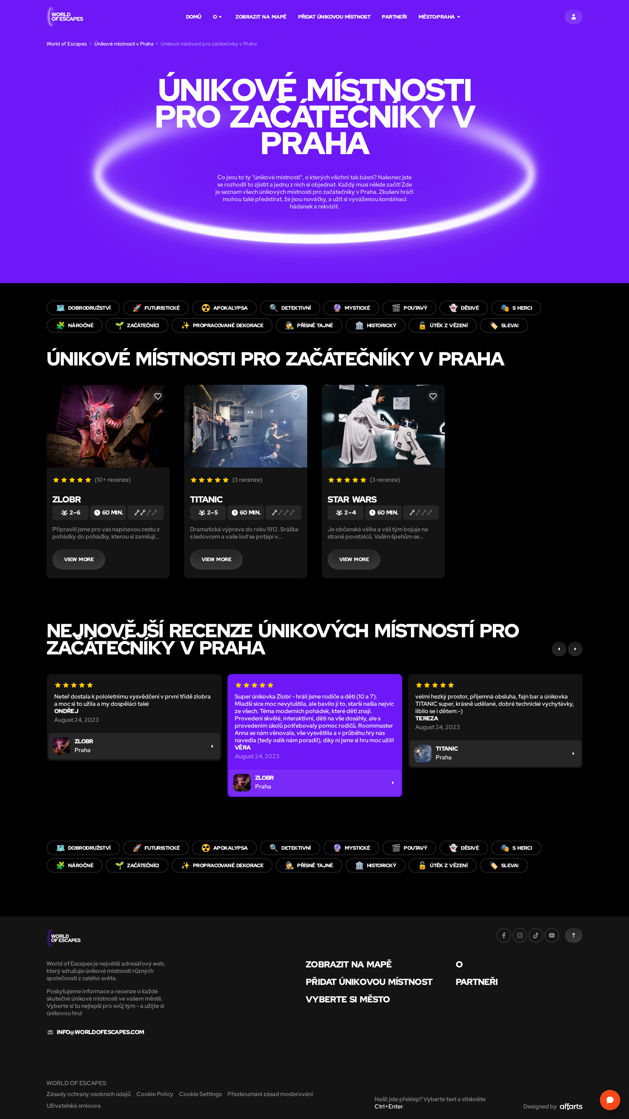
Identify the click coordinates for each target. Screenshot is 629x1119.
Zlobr (66, 499)
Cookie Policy (155, 1094)
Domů (193, 17)
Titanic (206, 499)
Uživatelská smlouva (74, 1106)
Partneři (394, 17)
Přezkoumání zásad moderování (270, 1094)
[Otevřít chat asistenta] (610, 1100)
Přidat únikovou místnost (334, 17)
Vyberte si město (348, 999)
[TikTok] (536, 935)
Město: (437, 16)
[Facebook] (504, 935)
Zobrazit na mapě (261, 17)
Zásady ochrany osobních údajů (89, 1094)
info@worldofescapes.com (100, 1032)
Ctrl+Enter (389, 1106)
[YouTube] (552, 935)
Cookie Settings (200, 1094)
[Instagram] (520, 935)
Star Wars (352, 499)
